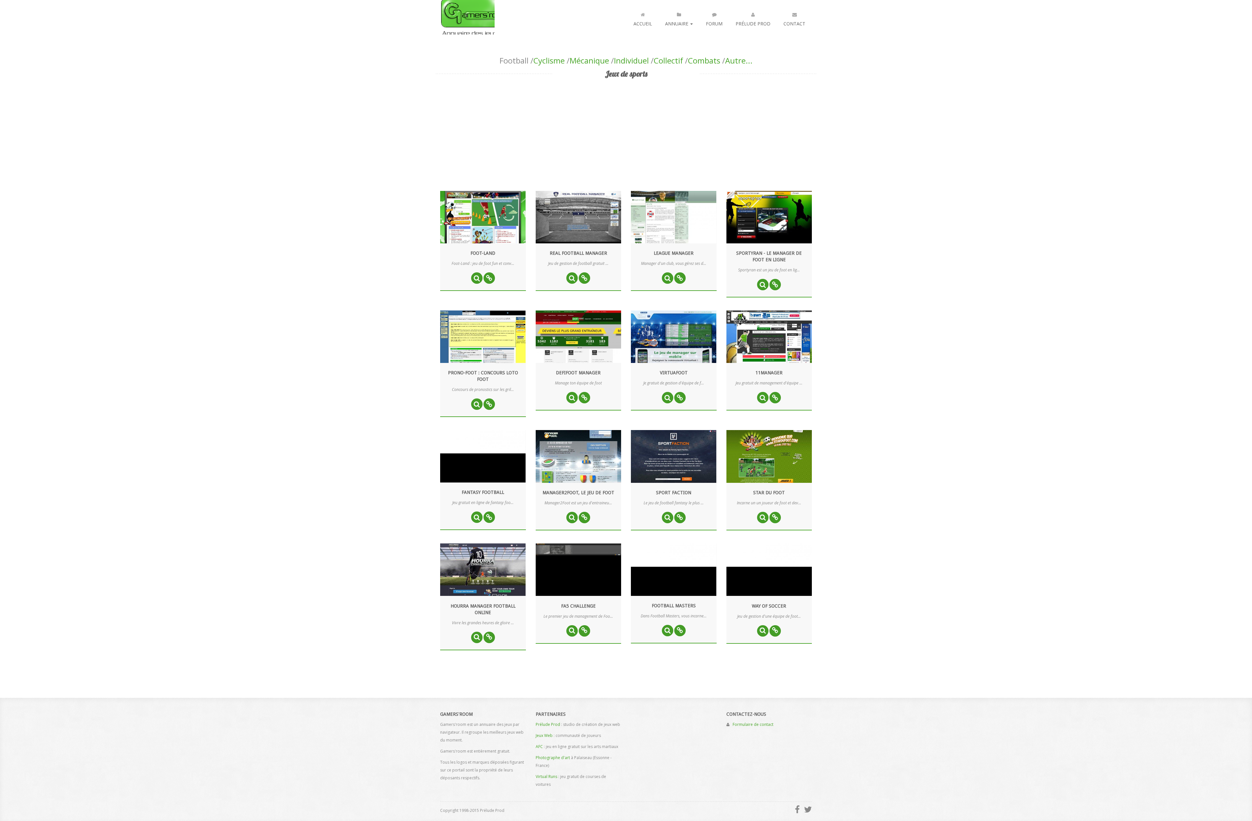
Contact (794, 24)
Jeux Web (544, 735)
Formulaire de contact (753, 724)
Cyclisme (549, 60)
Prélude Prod (753, 24)
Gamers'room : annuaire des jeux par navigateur (467, 17)
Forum (714, 24)
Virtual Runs (546, 776)
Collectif (668, 60)
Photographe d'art (553, 757)
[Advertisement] (626, 129)
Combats (704, 60)
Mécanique (589, 60)
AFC (539, 746)
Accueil (642, 24)
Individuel (631, 60)
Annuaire (677, 24)
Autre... (739, 60)
